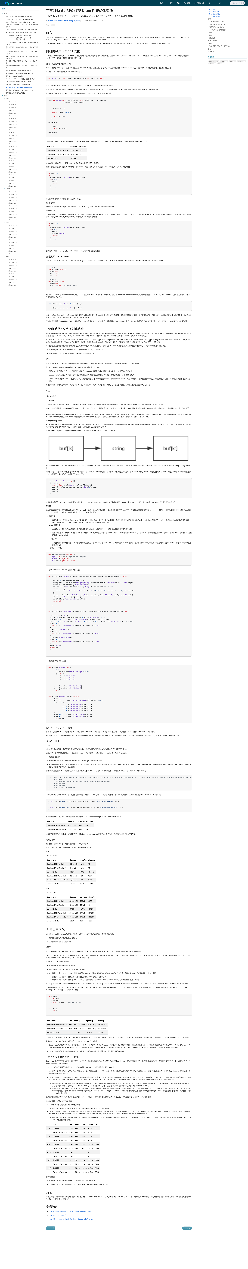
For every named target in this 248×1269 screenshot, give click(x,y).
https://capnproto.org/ (57, 1215)
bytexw (77, 21)
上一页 (50, 1228)
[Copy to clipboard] (190, 77)
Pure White (58, 21)
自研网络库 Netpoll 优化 (216, 22)
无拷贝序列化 (212, 41)
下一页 (187, 1228)
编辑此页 (214, 9)
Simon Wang (68, 21)
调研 (210, 32)
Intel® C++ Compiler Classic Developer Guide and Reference (71, 1219)
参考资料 (211, 51)
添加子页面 (215, 12)
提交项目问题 (215, 16)
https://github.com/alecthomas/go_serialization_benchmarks (71, 1211)
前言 (209, 19)
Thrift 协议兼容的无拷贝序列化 (219, 46)
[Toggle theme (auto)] (220, 3)
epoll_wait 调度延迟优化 (217, 24)
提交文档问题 (215, 14)
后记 (209, 49)
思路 (210, 35)
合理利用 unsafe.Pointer (217, 27)
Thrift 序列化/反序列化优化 (217, 30)
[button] (164, 3)
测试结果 (212, 38)
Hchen (50, 21)
